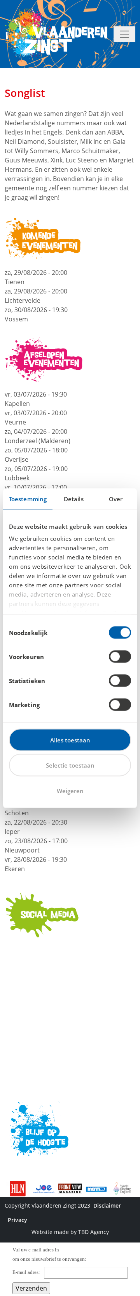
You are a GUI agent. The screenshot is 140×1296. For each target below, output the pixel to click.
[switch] (120, 656)
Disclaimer (107, 1205)
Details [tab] (74, 498)
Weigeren (70, 790)
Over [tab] (115, 498)
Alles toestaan (70, 740)
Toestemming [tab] (28, 498)
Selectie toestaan (70, 765)
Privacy (17, 1220)
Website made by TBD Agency (70, 1232)
